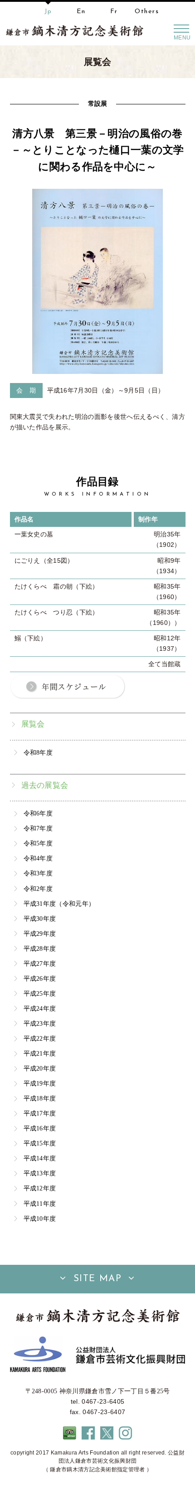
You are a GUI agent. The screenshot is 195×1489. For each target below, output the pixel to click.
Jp (48, 11)
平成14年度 (40, 1158)
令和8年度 (38, 752)
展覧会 (33, 724)
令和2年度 (38, 888)
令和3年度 (38, 873)
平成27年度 (40, 963)
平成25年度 (40, 993)
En (81, 11)
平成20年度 (40, 1068)
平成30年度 (40, 918)
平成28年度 (40, 948)
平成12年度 (40, 1188)
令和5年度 (38, 843)
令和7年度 (38, 828)
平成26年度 (40, 978)
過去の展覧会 (44, 785)
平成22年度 (40, 1038)
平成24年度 (40, 1008)
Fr (114, 11)
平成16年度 (40, 1128)
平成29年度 (40, 933)
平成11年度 (40, 1203)
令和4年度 (38, 858)
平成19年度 (40, 1083)
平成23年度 (40, 1023)
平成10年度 (40, 1218)
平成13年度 (40, 1173)
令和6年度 (38, 813)
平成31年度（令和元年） (59, 903)
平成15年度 (40, 1143)
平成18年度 (40, 1098)
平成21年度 (40, 1053)
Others (147, 11)
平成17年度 (40, 1113)
